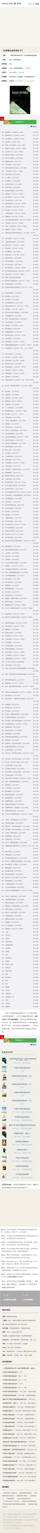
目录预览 (28, 68)
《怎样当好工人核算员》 (10, 1493)
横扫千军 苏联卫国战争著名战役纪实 (22, 1125)
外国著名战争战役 (22, 1166)
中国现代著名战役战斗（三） (22, 1084)
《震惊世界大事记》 (21, 1496)
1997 (12, 1372)
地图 (17, 1528)
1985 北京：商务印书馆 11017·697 (19, 1430)
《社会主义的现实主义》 (24, 1499)
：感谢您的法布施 (9, 1316)
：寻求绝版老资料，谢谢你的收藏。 (16, 1328)
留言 (30, 4)
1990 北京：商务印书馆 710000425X (20, 1411)
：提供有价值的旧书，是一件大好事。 (15, 1324)
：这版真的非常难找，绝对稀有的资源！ (17, 1336)
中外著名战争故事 (22, 1174)
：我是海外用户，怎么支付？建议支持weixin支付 (19, 1351)
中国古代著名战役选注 (22, 1109)
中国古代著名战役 (22, 1158)
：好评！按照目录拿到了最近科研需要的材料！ (19, 1320)
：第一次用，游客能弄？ (12, 1347)
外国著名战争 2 (22, 1150)
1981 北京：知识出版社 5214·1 (21, 1403)
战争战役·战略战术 (22, 1141)
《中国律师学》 (10, 1499)
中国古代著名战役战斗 (22, 1068)
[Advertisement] (20, 27)
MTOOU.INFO (22, 1526)
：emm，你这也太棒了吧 (12, 1332)
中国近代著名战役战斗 (22, 1092)
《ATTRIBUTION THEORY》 (11, 1501)
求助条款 (21, 72)
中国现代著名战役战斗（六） (22, 1100)
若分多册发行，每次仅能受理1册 (25, 81)
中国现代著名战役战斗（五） (22, 1076)
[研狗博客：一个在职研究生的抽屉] (11, 3)
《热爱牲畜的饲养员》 (25, 1493)
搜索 (37, 4)
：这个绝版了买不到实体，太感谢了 (15, 1344)
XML (14, 1528)
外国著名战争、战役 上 (22, 1133)
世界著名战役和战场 (22, 1117)
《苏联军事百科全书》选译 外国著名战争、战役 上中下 (22, 1059)
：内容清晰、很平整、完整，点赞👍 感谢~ (17, 1355)
